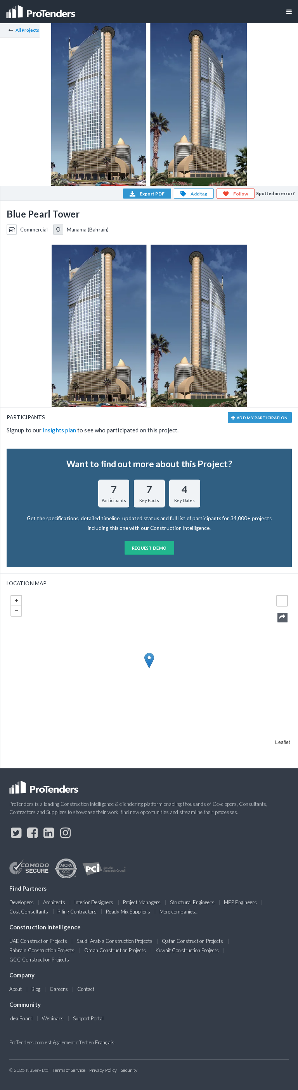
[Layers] (282, 601)
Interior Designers (93, 902)
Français (104, 1042)
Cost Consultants (28, 911)
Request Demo (149, 547)
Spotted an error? (275, 193)
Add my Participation (262, 417)
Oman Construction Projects (115, 950)
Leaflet (282, 742)
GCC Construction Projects (39, 959)
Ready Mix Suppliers (128, 911)
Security (129, 1070)
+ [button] (16, 601)
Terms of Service (68, 1070)
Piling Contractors (76, 911)
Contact (86, 989)
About (15, 989)
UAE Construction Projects (38, 941)
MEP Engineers (240, 902)
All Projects (28, 30)
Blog (35, 989)
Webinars (53, 1018)
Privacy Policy (103, 1070)
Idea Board (21, 1018)
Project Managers (142, 902)
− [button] (16, 611)
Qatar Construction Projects (192, 941)
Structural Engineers (192, 902)
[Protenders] (41, 9)
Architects (54, 902)
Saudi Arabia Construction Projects (114, 941)
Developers (21, 902)
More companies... (179, 911)
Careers (59, 989)
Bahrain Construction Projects (41, 950)
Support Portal (88, 1018)
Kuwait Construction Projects (187, 950)
